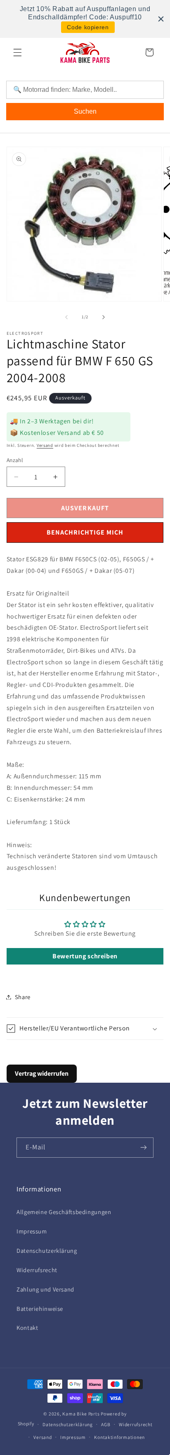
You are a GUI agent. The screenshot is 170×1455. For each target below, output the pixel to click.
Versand (45, 445)
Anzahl (15, 460)
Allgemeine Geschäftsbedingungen (64, 1212)
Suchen (85, 111)
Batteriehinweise (40, 1309)
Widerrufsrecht (37, 1270)
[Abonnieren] (143, 1147)
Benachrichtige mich (85, 532)
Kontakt (27, 1327)
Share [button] (23, 997)
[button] (17, 52)
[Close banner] (161, 19)
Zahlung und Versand (45, 1289)
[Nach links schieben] (66, 317)
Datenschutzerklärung (47, 1250)
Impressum (32, 1231)
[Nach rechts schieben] (103, 317)
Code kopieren (88, 27)
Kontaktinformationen (119, 1437)
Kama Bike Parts (80, 1414)
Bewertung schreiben (85, 956)
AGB (105, 1424)
